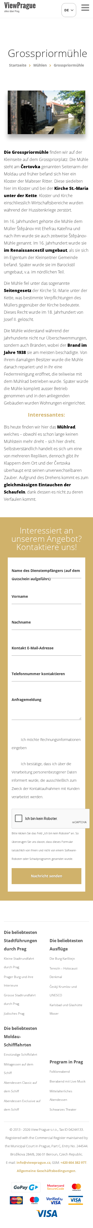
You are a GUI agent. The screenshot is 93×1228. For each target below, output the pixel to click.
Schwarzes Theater (63, 1109)
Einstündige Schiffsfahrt (20, 1054)
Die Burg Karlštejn (62, 958)
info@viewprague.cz (33, 1162)
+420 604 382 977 (73, 1162)
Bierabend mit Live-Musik (68, 1081)
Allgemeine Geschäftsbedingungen (46, 1170)
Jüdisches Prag (14, 1013)
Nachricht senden (46, 876)
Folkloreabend (60, 1071)
